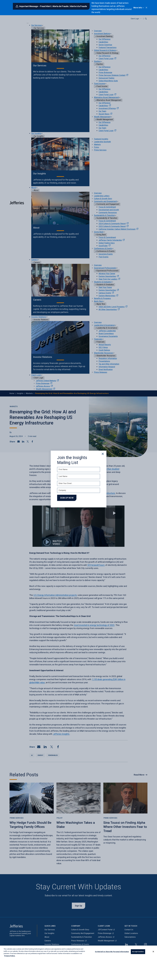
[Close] (153, 951)
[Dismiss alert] (146, 7)
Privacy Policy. (9, 956)
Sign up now (67, 498)
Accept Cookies (138, 951)
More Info (137, 8)
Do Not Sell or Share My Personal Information (112, 951)
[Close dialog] (103, 454)
